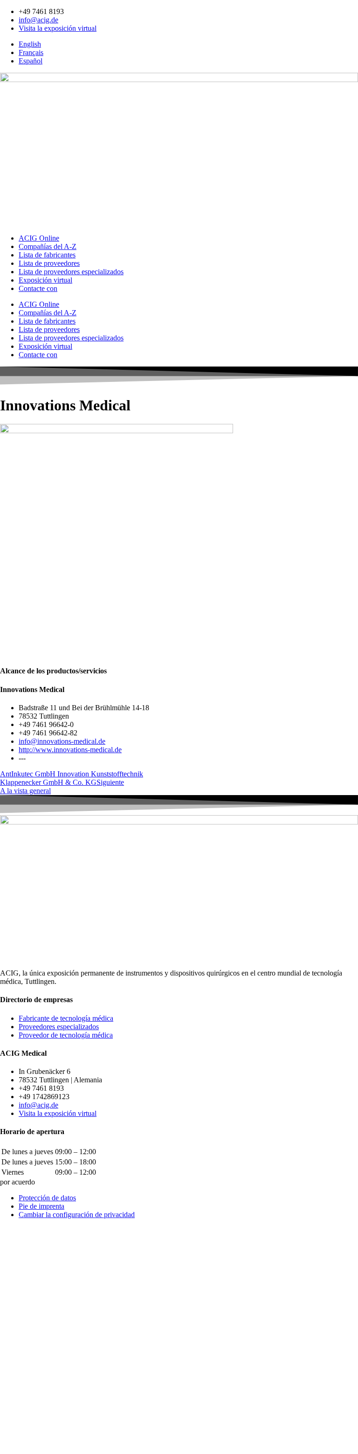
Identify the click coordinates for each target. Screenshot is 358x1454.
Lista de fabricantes (47, 255)
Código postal (21, 1386)
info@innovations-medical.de (62, 741)
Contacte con (38, 288)
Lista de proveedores (49, 263)
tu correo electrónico (31, 1346)
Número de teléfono (30, 1356)
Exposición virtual (45, 280)
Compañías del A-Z (47, 246)
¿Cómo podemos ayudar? (37, 1329)
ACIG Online (39, 238)
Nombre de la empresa (34, 1366)
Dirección (15, 1376)
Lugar (10, 1395)
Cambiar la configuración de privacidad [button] (77, 1215)
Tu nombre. (18, 1319)
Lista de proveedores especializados (71, 272)
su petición (17, 1422)
